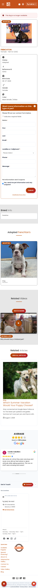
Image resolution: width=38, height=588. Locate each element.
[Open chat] (34, 584)
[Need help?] (4, 584)
